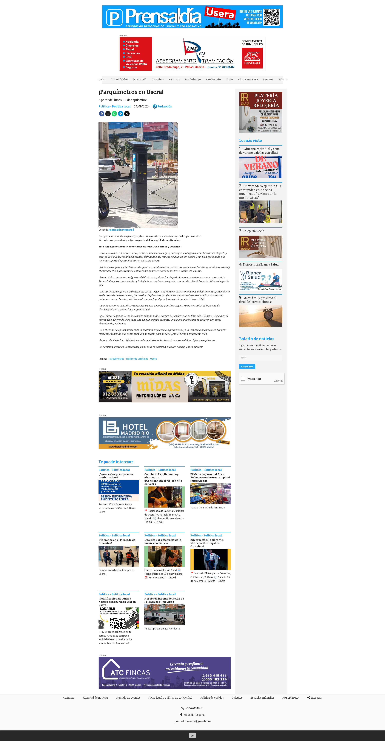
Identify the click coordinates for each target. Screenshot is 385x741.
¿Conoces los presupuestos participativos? (116, 476)
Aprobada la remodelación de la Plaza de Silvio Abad (164, 600)
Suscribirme (247, 366)
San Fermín (213, 79)
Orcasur (174, 79)
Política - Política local (115, 106)
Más (281, 79)
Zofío (229, 79)
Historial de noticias (95, 697)
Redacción (164, 106)
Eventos (268, 79)
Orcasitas (157, 79)
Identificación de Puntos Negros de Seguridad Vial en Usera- (117, 602)
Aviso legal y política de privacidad (170, 697)
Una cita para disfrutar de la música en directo (162, 541)
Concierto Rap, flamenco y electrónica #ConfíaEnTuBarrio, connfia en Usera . (163, 479)
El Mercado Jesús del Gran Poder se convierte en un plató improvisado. (210, 477)
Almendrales (119, 79)
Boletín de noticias (256, 339)
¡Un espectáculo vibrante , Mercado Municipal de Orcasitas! (207, 543)
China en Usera (248, 79)
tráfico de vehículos (137, 358)
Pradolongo (193, 79)
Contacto (68, 697)
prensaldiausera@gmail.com (192, 721)
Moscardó (139, 79)
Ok (192, 735)
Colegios (237, 697)
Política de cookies (212, 697)
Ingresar (316, 697)
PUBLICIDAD (290, 697)
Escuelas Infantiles (262, 697)
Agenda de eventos (128, 697)
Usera (101, 79)
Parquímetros (116, 358)
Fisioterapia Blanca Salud (261, 264)
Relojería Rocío (254, 231)
